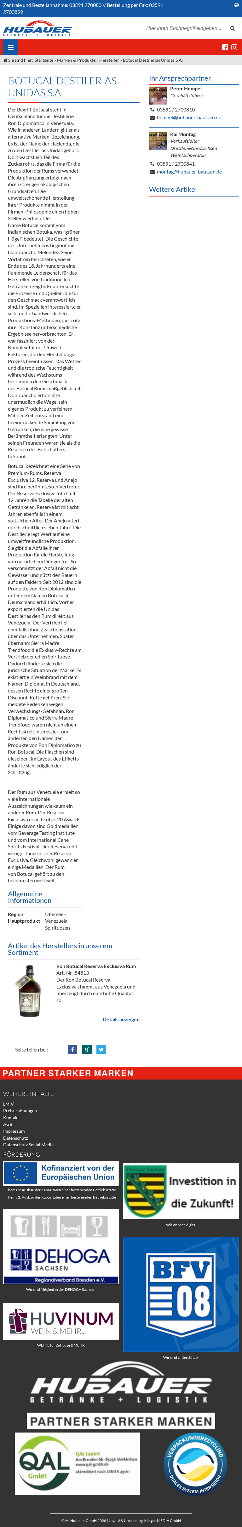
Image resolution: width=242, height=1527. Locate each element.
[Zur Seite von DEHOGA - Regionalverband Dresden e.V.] (61, 1282)
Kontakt (11, 1117)
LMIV (8, 1104)
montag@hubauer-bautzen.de (189, 171)
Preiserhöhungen (20, 1110)
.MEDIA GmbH (162, 1520)
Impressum (14, 1131)
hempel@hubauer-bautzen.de (189, 117)
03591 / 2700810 (176, 109)
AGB (7, 1124)
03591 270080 (85, 5)
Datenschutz (15, 1138)
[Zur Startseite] (37, 28)
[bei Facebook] (225, 47)
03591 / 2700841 (176, 164)
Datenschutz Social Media (28, 1144)
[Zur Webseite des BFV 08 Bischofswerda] (181, 1350)
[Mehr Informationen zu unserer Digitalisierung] (181, 1217)
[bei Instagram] (234, 47)
